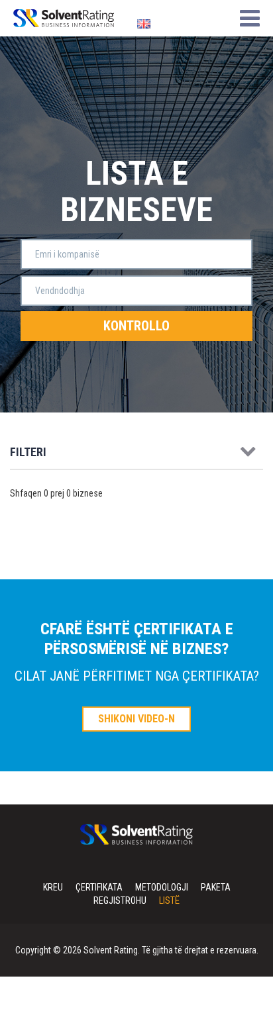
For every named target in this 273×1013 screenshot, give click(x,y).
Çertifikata (99, 887)
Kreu (53, 887)
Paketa (216, 887)
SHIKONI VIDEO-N (136, 718)
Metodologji (161, 887)
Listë (169, 900)
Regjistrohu (119, 900)
